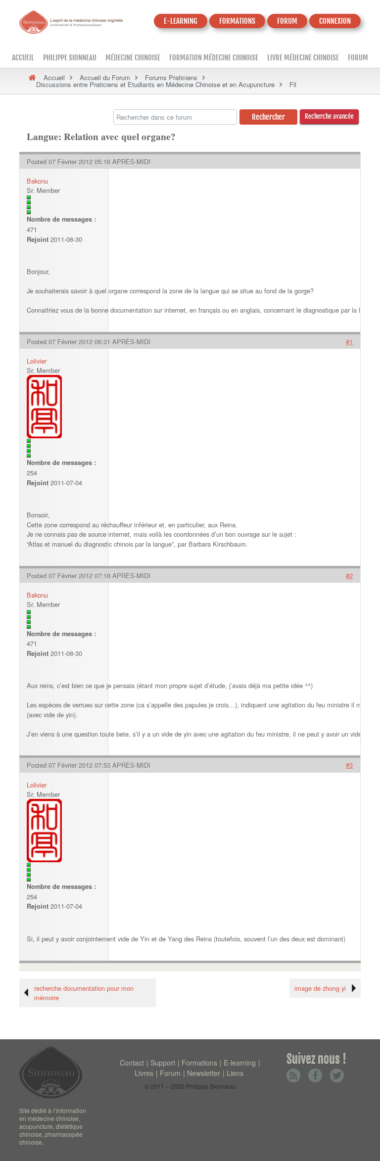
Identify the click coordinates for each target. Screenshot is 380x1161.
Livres (144, 1073)
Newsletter (203, 1073)
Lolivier (37, 361)
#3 (349, 765)
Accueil (23, 57)
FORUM (287, 21)
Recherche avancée (329, 116)
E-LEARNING (180, 21)
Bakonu (37, 181)
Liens (235, 1073)
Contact (132, 1063)
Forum (358, 57)
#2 (349, 575)
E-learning (240, 1063)
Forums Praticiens (171, 77)
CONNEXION (335, 21)
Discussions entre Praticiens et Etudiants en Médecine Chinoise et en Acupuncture (155, 84)
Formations (199, 1063)
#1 (349, 341)
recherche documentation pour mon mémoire (84, 992)
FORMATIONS (237, 21)
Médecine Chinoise (132, 57)
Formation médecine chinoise (213, 57)
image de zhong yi (320, 988)
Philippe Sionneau (69, 57)
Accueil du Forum (105, 77)
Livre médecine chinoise (303, 57)
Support (162, 1063)
